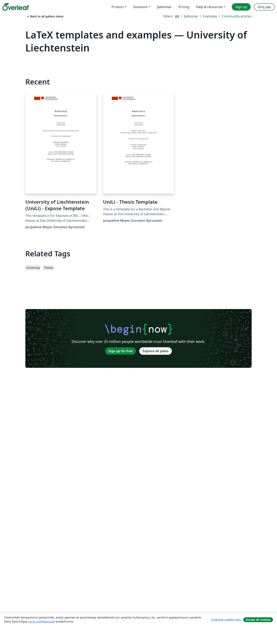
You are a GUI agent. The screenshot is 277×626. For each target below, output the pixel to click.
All (177, 16)
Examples (210, 16)
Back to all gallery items (44, 16)
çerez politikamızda (41, 621)
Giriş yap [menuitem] (264, 7)
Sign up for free (120, 351)
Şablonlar (191, 16)
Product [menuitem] (118, 7)
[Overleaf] (15, 7)
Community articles (237, 16)
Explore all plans (156, 351)
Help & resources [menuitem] (209, 7)
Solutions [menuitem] (140, 7)
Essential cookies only (226, 619)
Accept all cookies (258, 620)
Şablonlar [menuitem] (164, 7)
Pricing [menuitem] (183, 7)
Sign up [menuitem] (241, 7)
